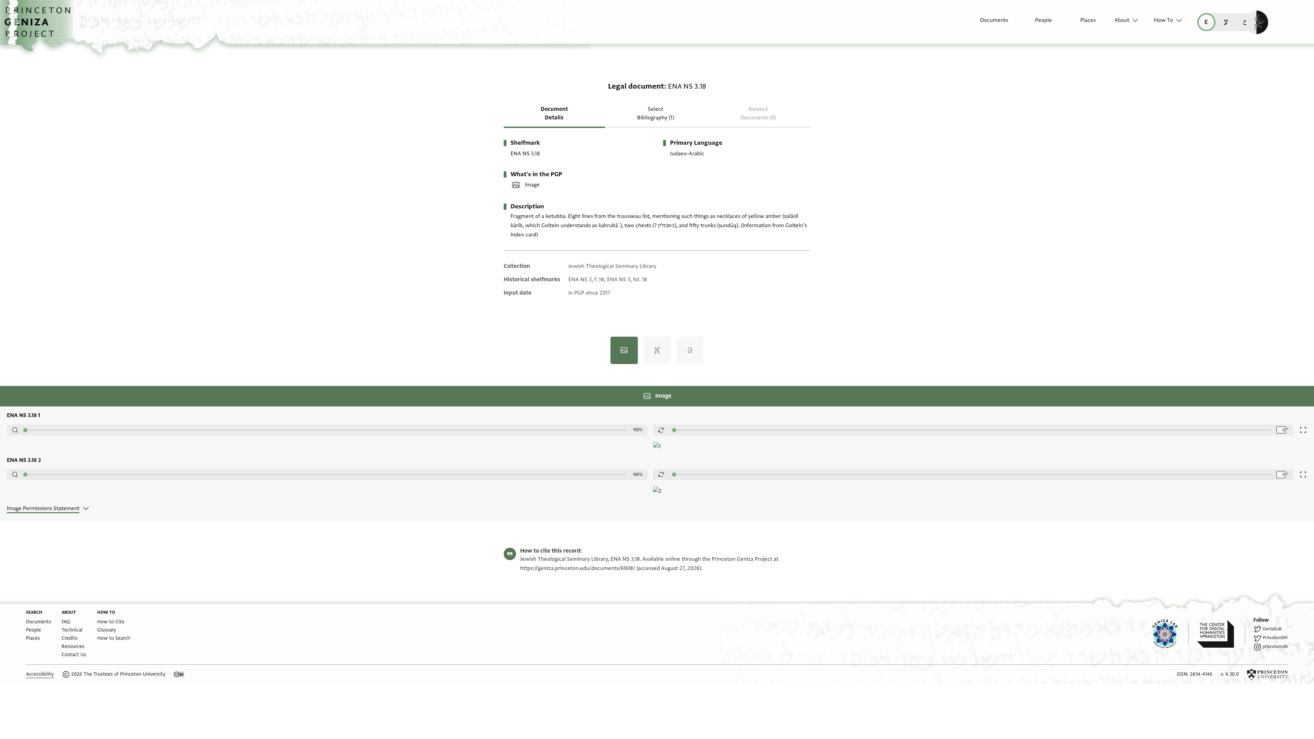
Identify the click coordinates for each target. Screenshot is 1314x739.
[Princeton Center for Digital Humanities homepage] (1221, 634)
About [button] (1122, 20)
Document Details (554, 113)
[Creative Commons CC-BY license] (178, 674)
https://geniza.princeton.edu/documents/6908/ (577, 568)
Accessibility (40, 674)
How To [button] (1163, 20)
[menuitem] (988, 23)
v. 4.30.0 (1230, 674)
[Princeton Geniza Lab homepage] (1170, 634)
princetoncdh (1275, 646)
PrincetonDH (1275, 637)
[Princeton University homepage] (1267, 674)
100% (638, 429)
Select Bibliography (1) (655, 113)
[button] (40, 25)
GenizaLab (1272, 629)
